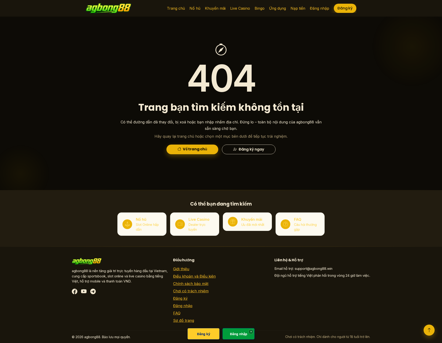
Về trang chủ (194, 149)
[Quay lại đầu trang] (429, 330)
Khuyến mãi (215, 8)
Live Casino (240, 8)
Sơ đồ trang (183, 320)
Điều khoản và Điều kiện (194, 276)
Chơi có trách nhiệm (191, 291)
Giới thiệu (181, 269)
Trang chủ (176, 8)
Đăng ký (345, 8)
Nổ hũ (194, 8)
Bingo (260, 8)
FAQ (176, 313)
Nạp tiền (298, 8)
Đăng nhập (319, 8)
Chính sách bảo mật (190, 283)
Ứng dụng (277, 8)
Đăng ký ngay (251, 149)
